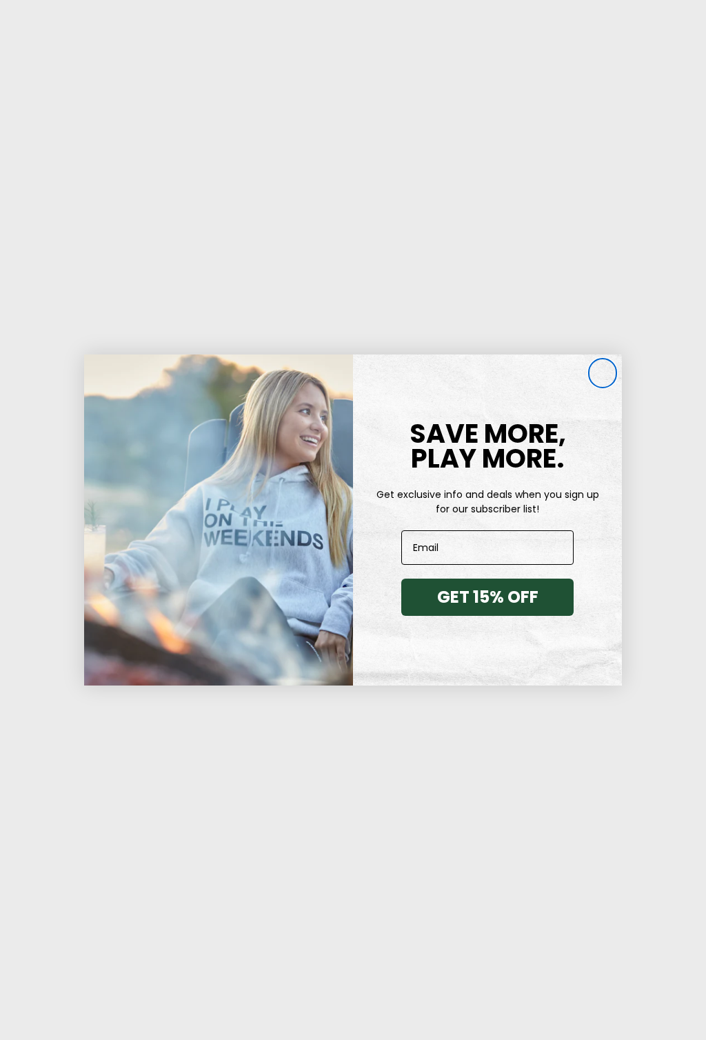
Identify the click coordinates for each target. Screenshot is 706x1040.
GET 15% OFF (487, 597)
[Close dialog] (602, 374)
